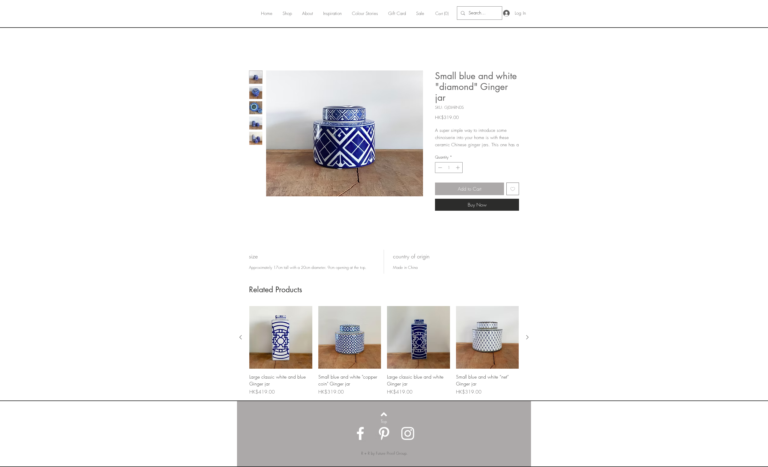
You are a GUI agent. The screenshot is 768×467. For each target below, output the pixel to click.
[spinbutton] (449, 175)
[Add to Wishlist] (512, 196)
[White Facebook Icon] (360, 440)
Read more (444, 152)
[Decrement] (439, 175)
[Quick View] (280, 344)
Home (255, 49)
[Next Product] (527, 344)
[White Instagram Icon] (407, 440)
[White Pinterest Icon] (384, 440)
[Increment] (458, 175)
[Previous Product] (240, 344)
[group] (384, 358)
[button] (442, 13)
